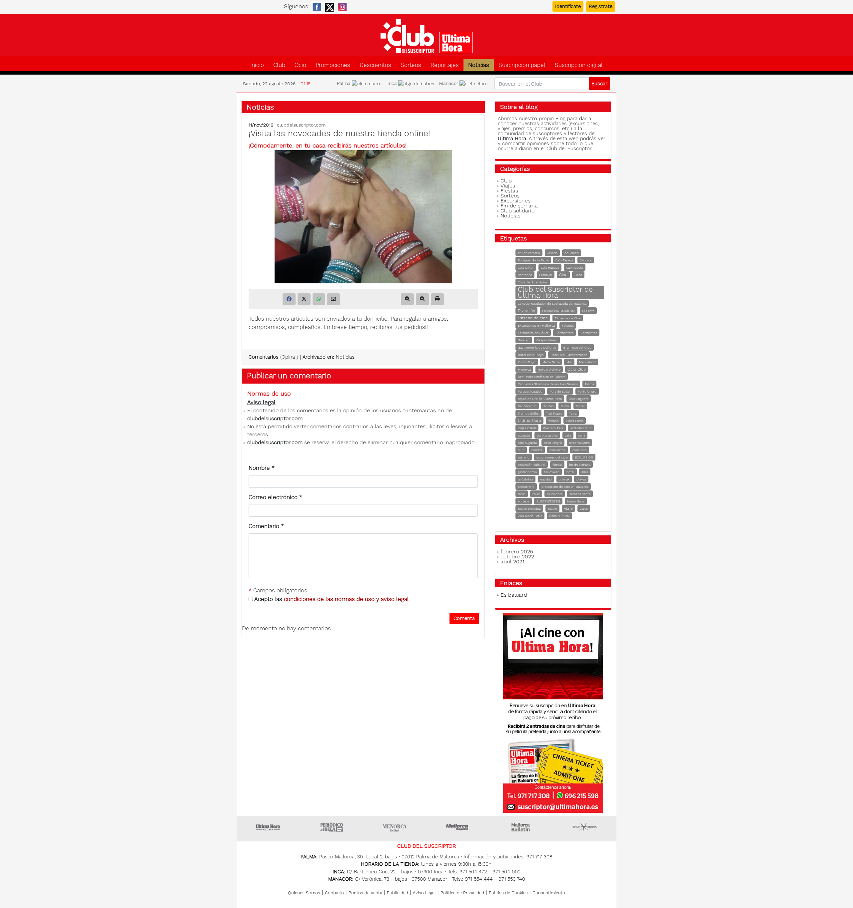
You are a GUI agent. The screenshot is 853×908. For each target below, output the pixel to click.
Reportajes (444, 65)
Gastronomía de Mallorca (537, 347)
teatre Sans (575, 501)
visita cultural (559, 516)
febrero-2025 (516, 551)
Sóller (580, 406)
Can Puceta (574, 267)
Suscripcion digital (579, 65)
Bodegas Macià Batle (533, 260)
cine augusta (527, 443)
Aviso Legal (424, 892)
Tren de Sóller (528, 413)
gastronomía (527, 472)
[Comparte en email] (333, 299)
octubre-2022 (517, 556)
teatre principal (529, 508)
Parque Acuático (530, 391)
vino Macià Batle (530, 516)
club (521, 450)
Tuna (572, 413)
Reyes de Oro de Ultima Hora (540, 399)
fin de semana (579, 464)
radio (521, 494)
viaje (568, 508)
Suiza (565, 406)
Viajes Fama (574, 421)
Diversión (526, 310)
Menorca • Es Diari (395, 827)
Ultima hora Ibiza (331, 827)
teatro (552, 508)
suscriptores (548, 501)
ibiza (584, 472)
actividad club (580, 428)
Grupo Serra (584, 827)
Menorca (524, 369)
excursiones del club (552, 457)
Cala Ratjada (550, 267)
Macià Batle (550, 362)
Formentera (564, 333)
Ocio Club (576, 369)
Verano (553, 421)
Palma (589, 384)
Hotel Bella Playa (530, 355)
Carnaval (545, 275)
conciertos (557, 450)
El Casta (588, 311)
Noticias (478, 65)
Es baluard (513, 595)
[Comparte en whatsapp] (319, 299)
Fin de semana (519, 205)
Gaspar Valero (546, 340)
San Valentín (527, 406)
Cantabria (525, 275)
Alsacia (552, 253)
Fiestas (509, 190)
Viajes (507, 185)
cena (581, 435)
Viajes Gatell (527, 428)
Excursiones (515, 200)
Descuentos (375, 65)
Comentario (266, 526)
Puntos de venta (365, 892)
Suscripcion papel (521, 65)
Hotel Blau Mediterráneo (568, 355)
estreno (523, 457)
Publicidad (397, 892)
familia (557, 464)
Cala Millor (526, 267)
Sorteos (411, 65)
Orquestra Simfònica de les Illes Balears (548, 384)
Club (279, 65)
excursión (584, 457)
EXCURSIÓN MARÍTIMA (558, 311)
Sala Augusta (578, 399)
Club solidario (517, 210)
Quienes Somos (304, 892)
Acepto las (331, 599)
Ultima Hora (529, 420)
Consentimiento (548, 892)
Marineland (587, 362)
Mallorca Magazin (458, 827)
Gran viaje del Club (577, 347)
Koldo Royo (526, 362)
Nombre (262, 467)
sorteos (523, 501)
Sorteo (548, 406)
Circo (578, 275)
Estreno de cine (533, 318)
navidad (546, 479)
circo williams (579, 443)
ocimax (564, 479)
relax (536, 494)
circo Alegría (553, 443)
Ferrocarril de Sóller (533, 333)
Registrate (600, 6)
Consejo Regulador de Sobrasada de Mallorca (552, 303)
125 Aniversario (529, 253)
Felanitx (568, 325)
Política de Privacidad (462, 892)
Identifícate (568, 6)
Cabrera (585, 260)
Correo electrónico (275, 497)
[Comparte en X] (304, 299)
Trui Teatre (554, 413)
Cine (563, 274)
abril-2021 (512, 561)
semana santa (579, 494)
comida (536, 450)
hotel (570, 472)
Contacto (334, 892)
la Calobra (525, 479)
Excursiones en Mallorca (536, 325)
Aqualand (571, 253)
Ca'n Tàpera (564, 260)
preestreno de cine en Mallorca (564, 486)
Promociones (333, 65)
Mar (569, 362)
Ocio (300, 65)
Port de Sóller (560, 391)
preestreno (526, 486)
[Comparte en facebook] (289, 299)
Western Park (553, 428)
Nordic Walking (549, 369)
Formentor (588, 333)
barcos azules (547, 435)
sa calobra (554, 494)
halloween (551, 472)
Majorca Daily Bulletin (521, 827)
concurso (579, 450)
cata (568, 435)
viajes (584, 508)
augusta (524, 435)
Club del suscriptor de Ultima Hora (426, 36)
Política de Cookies (508, 892)
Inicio (257, 65)
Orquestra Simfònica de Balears (541, 377)
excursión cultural (531, 464)
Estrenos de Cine (567, 318)
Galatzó (523, 340)
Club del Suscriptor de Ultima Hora (555, 292)
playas (581, 479)
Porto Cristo (587, 391)
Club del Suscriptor (532, 282)
